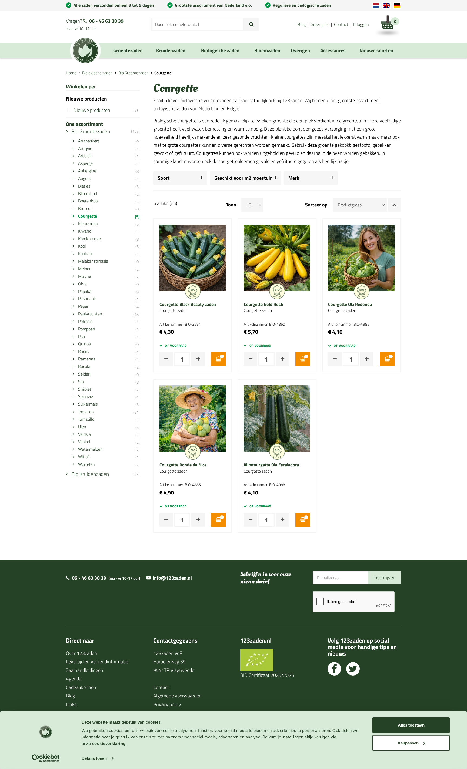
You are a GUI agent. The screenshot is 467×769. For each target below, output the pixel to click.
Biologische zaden (97, 73)
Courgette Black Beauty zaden (187, 304)
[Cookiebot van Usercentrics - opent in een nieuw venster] (45, 758)
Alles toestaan (411, 725)
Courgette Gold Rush (263, 304)
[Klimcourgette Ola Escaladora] (277, 418)
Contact (341, 24)
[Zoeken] (251, 24)
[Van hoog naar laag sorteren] (394, 205)
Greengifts (320, 24)
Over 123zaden (81, 653)
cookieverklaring (109, 743)
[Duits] (397, 5)
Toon (231, 204)
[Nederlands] (376, 5)
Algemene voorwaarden (177, 695)
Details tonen (94, 758)
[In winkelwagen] (218, 359)
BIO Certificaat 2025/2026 (267, 675)
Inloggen (361, 24)
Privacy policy (167, 704)
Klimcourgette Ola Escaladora (271, 465)
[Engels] (386, 5)
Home (71, 73)
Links (71, 704)
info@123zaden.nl (172, 577)
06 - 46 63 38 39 (106, 21)
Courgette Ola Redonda (350, 304)
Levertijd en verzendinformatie (97, 661)
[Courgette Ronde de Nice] (192, 418)
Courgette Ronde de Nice (182, 465)
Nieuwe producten (106, 110)
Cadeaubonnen (81, 687)
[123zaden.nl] (85, 50)
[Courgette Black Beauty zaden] (192, 257)
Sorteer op (316, 204)
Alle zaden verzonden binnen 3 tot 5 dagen (114, 5)
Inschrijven (384, 577)
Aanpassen (408, 742)
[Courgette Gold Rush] (277, 257)
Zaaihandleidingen (84, 670)
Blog (302, 24)
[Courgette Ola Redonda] (361, 257)
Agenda (73, 678)
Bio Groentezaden (133, 73)
